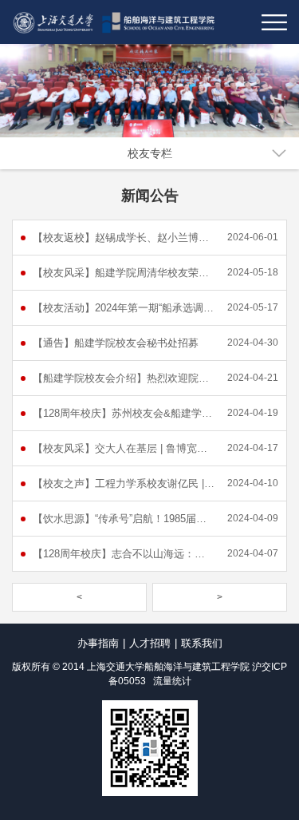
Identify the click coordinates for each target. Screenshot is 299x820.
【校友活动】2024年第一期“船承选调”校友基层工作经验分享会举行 (123, 308)
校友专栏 (150, 153)
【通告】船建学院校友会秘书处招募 (116, 343)
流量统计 (172, 681)
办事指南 (98, 643)
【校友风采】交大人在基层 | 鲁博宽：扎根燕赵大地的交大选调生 (123, 448)
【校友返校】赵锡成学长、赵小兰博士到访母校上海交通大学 (123, 238)
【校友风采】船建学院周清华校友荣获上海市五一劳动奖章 (123, 273)
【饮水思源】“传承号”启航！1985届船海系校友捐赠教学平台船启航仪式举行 (123, 519)
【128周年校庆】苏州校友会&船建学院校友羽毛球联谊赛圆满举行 (123, 413)
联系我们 (201, 643)
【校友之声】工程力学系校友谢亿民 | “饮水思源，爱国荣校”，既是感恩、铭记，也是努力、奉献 (123, 483)
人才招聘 (150, 643)
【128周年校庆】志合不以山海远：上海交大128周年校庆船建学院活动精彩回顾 (123, 554)
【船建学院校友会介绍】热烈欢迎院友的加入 (123, 378)
